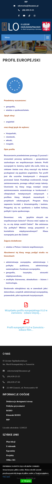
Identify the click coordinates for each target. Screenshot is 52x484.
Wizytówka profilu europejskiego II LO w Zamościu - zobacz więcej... (26, 311)
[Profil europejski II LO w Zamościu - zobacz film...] (26, 321)
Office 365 (10, 460)
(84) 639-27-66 (13, 382)
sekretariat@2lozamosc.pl (28, 6)
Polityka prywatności (15, 406)
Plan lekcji (10, 442)
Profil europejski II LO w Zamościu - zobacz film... (26, 328)
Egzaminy (10, 451)
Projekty (10, 455)
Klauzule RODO (13, 415)
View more (6, 477)
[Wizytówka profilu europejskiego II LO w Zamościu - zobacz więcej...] (26, 304)
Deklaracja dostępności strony (19, 401)
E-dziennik (10, 446)
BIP (26, 2)
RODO (9, 410)
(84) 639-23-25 (28, 10)
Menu (7, 37)
